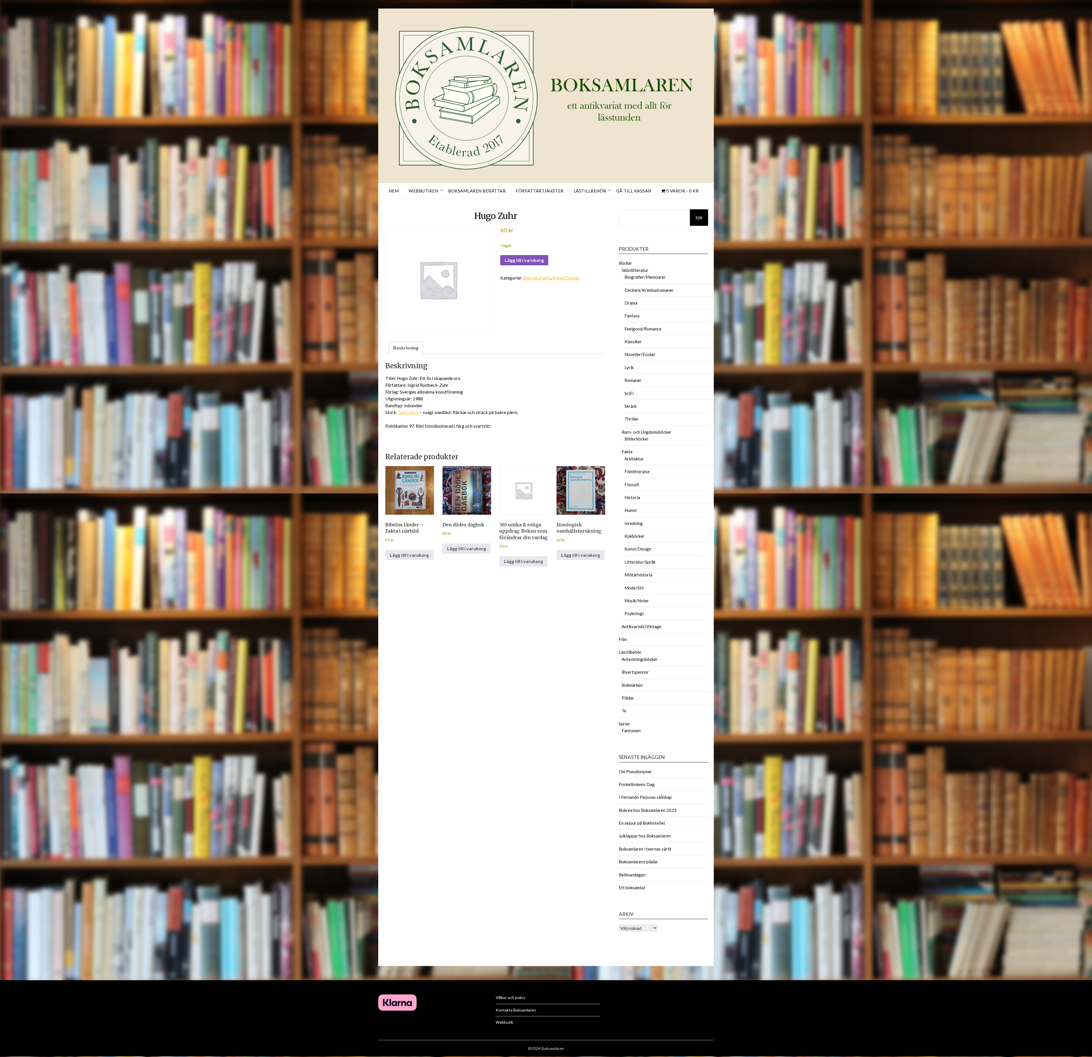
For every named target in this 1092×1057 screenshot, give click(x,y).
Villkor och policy (510, 997)
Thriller (631, 418)
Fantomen (631, 730)
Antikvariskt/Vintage (641, 626)
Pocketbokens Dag (637, 784)
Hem (394, 190)
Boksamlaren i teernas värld (645, 848)
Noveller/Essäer (639, 354)
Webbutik (504, 1022)
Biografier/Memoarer (645, 277)
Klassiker (633, 341)
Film (623, 639)
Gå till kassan (633, 190)
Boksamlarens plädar (638, 861)
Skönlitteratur (635, 270)
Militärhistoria (638, 574)
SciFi (629, 393)
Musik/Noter (636, 600)
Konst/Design (566, 277)
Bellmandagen (632, 874)
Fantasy (632, 315)
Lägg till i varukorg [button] (409, 555)
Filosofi (631, 484)
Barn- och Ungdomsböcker (646, 432)
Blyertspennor (635, 672)
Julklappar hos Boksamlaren (645, 835)
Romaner (633, 380)
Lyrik (629, 367)
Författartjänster (540, 190)
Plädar (628, 697)
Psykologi (634, 613)
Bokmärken (632, 685)
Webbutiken (423, 190)
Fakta (545, 277)
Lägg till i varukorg (524, 260)
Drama (630, 302)
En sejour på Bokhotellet (642, 823)
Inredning (633, 523)
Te (624, 710)
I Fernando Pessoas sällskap (645, 797)
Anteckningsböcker (640, 659)
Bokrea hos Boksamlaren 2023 (648, 810)
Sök (699, 217)
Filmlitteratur (637, 471)
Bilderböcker (636, 438)
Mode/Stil (634, 587)
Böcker (531, 277)
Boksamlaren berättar (477, 190)
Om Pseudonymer (635, 771)
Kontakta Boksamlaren (516, 1010)
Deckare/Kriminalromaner (649, 290)
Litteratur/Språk (639, 561)
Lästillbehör (590, 190)
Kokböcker (634, 536)
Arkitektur (634, 458)
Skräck (630, 406)
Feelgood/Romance (642, 328)
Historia (632, 497)
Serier (624, 723)
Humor (630, 510)
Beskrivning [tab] (405, 347)
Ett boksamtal (632, 887)
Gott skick (408, 412)
